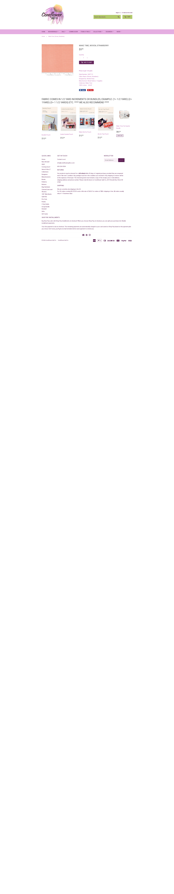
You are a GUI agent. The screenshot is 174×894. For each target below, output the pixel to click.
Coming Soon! (73, 31)
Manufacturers (46, 177)
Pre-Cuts (44, 199)
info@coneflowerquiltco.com (66, 163)
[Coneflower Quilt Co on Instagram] (90, 235)
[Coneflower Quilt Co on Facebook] (83, 235)
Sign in (118, 12)
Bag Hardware (46, 187)
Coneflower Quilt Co (51, 240)
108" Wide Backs (47, 194)
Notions (44, 184)
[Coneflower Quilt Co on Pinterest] (87, 235)
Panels (44, 202)
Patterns (44, 182)
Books (43, 179)
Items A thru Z (85, 31)
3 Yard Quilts (45, 204)
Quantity (81, 55)
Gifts (43, 211)
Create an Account (127, 12)
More (118, 31)
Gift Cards (45, 214)
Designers (109, 31)
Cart (128, 17)
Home (43, 31)
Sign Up (121, 160)
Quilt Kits (44, 196)
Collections (97, 31)
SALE (63, 31)
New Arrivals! (53, 31)
